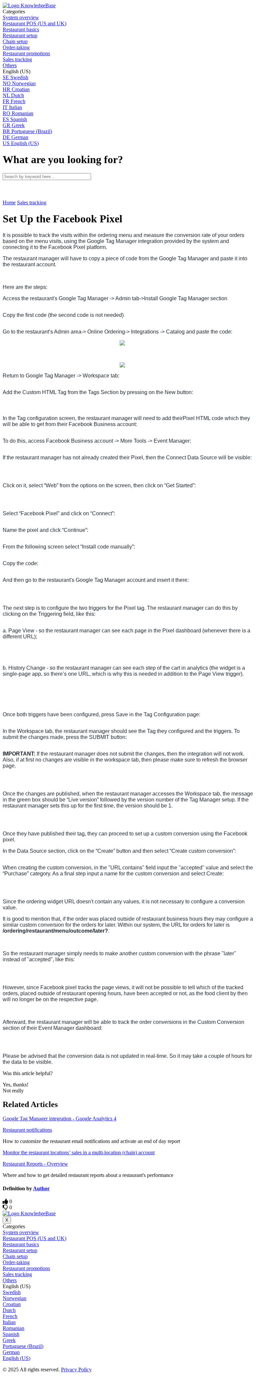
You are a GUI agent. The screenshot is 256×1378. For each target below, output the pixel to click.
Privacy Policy (76, 1369)
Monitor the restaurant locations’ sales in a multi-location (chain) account (79, 1152)
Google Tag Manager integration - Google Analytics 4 (59, 1118)
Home (9, 202)
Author (41, 1188)
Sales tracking (31, 202)
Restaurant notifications (27, 1130)
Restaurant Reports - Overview (35, 1164)
